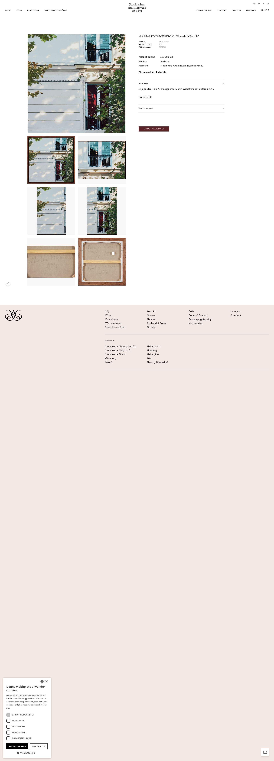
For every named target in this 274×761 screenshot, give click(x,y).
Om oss (236, 11)
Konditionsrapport (146, 108)
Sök (266, 11)
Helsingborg (153, 347)
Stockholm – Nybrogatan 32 (120, 347)
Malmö (109, 362)
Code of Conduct (198, 315)
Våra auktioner (113, 323)
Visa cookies (195, 323)
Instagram (235, 311)
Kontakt (222, 11)
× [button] (46, 681)
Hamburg (152, 350)
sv (254, 4)
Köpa (19, 11)
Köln (149, 358)
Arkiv (191, 311)
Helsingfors (153, 354)
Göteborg (110, 358)
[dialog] (27, 718)
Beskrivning (143, 84)
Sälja (8, 11)
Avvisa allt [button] (38, 746)
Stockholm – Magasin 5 (117, 350)
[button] (27, 753)
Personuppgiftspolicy (200, 319)
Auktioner (33, 11)
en (259, 4)
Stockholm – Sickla (115, 354)
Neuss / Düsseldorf (157, 362)
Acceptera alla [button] (17, 746)
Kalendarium (204, 11)
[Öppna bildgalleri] (76, 83)
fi (263, 4)
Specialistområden (56, 11)
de (268, 4)
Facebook (235, 315)
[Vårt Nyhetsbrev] (265, 752)
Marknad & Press (156, 323)
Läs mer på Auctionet (154, 129)
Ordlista (151, 327)
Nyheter (251, 11)
